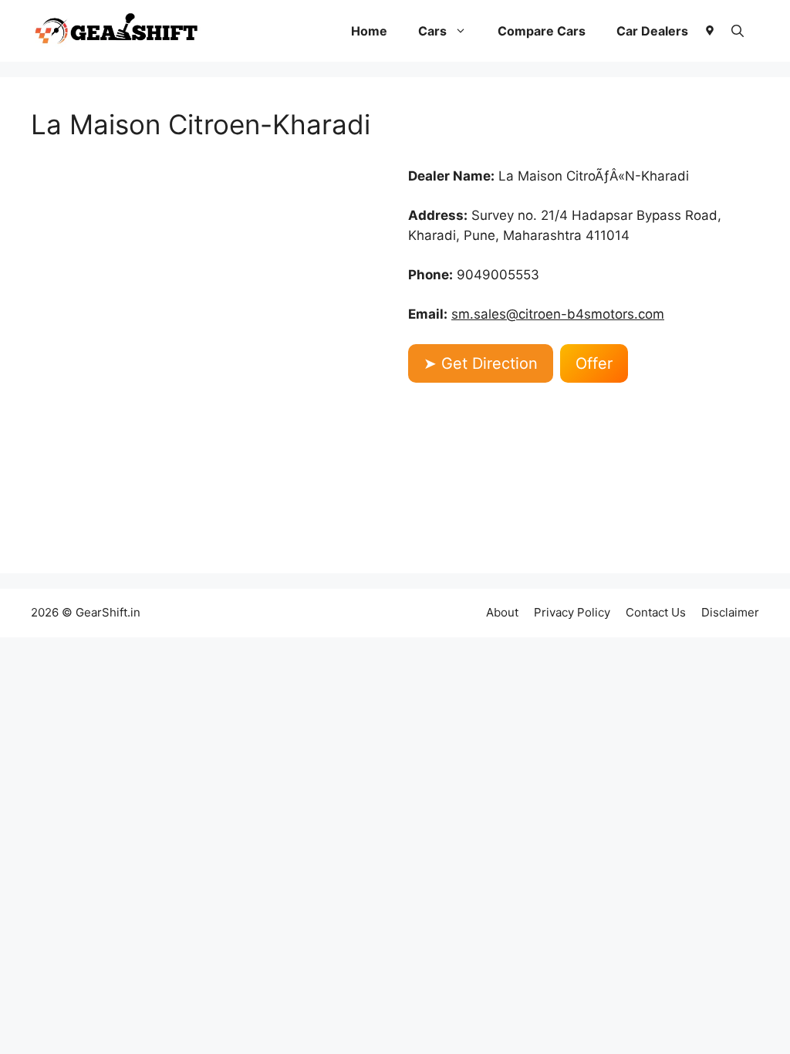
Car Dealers (652, 31)
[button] (737, 31)
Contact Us (656, 612)
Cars (432, 31)
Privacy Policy (572, 612)
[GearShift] (116, 31)
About (502, 612)
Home (369, 31)
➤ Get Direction (481, 363)
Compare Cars (542, 31)
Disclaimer (730, 612)
